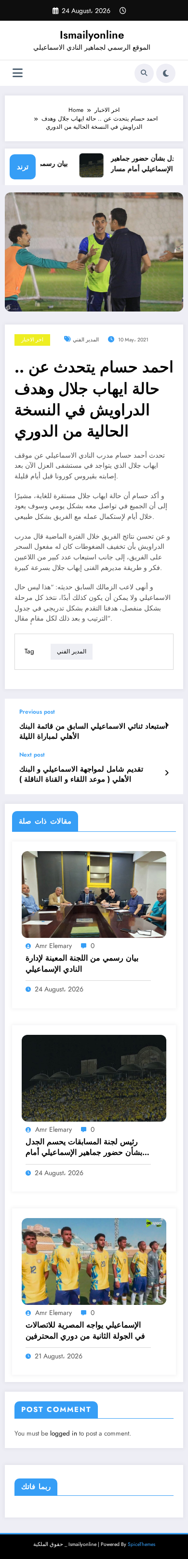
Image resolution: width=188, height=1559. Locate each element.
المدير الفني (86, 339)
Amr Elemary (53, 945)
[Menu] (17, 73)
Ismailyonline (92, 34)
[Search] (144, 73)
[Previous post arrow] (166, 725)
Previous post (37, 711)
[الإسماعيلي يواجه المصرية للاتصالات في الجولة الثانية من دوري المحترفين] (94, 1261)
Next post (32, 754)
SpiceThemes (141, 1544)
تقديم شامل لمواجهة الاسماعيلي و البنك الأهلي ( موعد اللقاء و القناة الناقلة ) (81, 774)
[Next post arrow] (166, 773)
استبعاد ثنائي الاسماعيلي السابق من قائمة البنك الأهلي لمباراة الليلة (93, 731)
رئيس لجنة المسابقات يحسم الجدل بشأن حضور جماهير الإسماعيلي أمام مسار (84, 1147)
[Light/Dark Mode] (165, 73)
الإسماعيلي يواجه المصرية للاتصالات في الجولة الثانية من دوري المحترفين (85, 1330)
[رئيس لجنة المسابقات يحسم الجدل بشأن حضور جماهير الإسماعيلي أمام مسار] (94, 1077)
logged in (63, 1433)
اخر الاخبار (32, 339)
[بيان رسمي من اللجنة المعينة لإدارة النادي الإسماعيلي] (94, 894)
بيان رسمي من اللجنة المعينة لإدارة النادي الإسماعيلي (82, 963)
